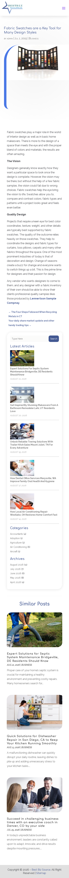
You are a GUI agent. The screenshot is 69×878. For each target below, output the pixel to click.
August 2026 (16, 564)
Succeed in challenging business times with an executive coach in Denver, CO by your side (33, 822)
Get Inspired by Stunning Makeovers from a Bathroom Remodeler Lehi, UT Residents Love (34, 408)
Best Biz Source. (41, 869)
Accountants (16, 534)
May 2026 (15, 577)
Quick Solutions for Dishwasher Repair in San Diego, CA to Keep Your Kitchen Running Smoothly (32, 740)
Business (34, 38)
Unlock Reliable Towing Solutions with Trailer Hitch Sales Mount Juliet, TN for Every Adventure (31, 444)
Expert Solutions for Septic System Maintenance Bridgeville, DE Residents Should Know (31, 371)
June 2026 (15, 573)
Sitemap (41, 873)
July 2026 (15, 569)
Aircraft (13, 551)
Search (53, 338)
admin (10, 38)
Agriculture (16, 542)
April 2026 (15, 582)
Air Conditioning (18, 547)
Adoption (15, 538)
